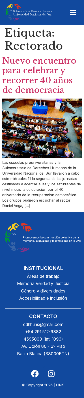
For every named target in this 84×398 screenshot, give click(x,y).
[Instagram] (51, 373)
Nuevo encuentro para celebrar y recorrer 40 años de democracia (39, 75)
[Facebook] (35, 373)
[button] (73, 12)
